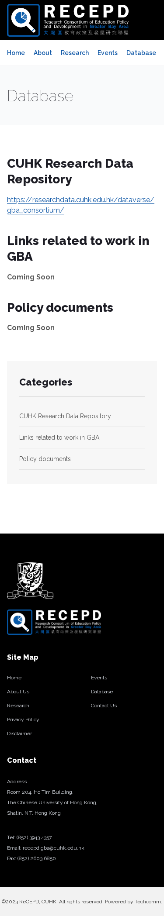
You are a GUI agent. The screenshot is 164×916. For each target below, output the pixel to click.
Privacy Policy (23, 719)
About (43, 52)
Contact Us (104, 705)
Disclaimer (19, 733)
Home (16, 52)
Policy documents (45, 458)
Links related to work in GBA (59, 437)
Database (141, 52)
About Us (18, 692)
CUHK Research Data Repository (65, 416)
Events (108, 52)
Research (75, 52)
